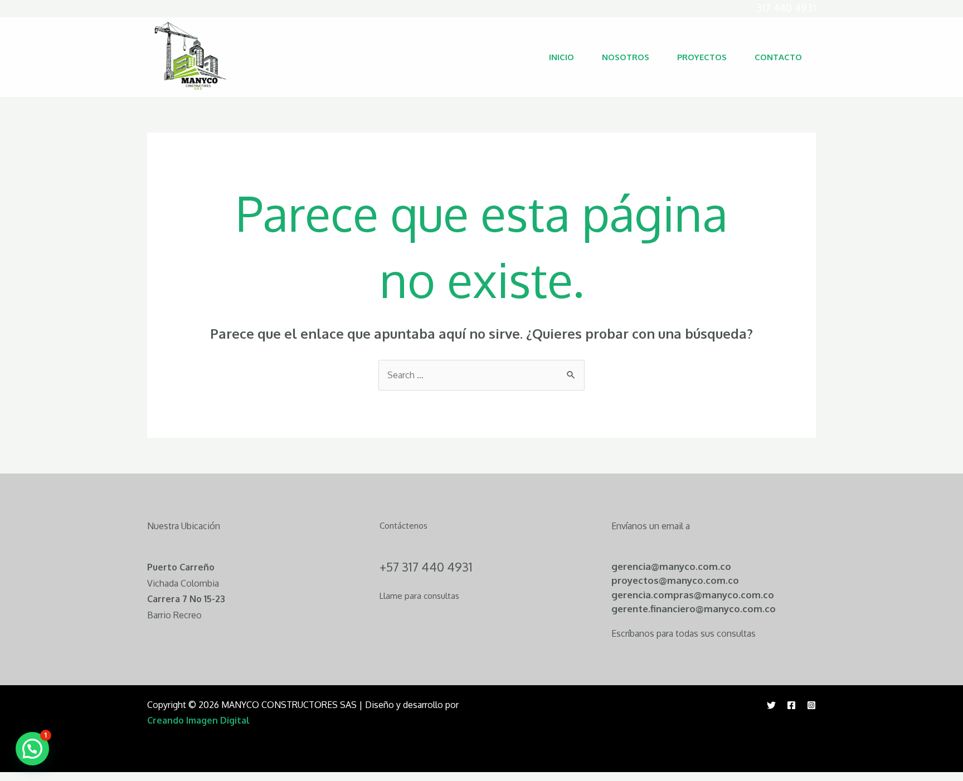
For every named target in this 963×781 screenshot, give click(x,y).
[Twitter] (771, 705)
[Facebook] (791, 705)
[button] (32, 748)
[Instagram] (811, 705)
